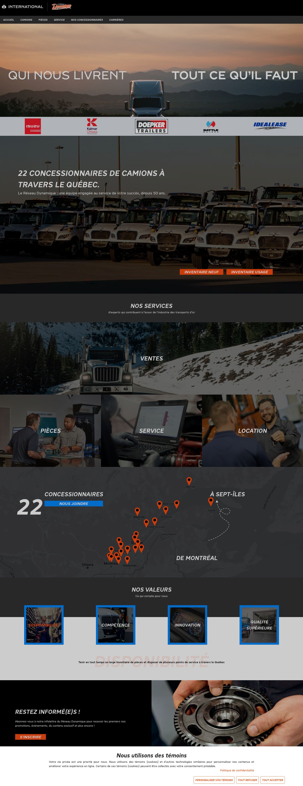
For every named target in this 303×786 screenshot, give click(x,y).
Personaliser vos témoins (214, 780)
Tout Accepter (272, 780)
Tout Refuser (247, 780)
